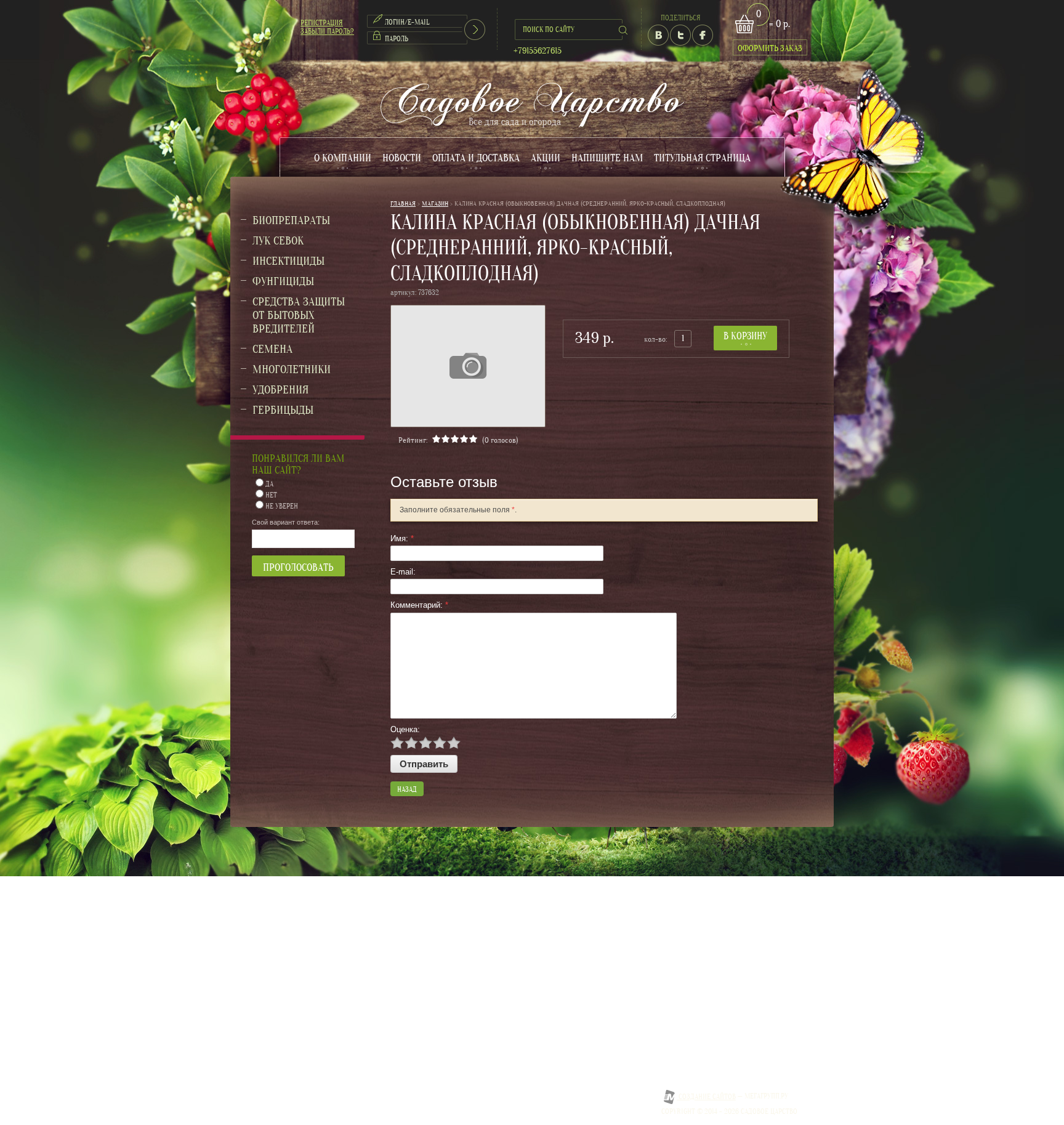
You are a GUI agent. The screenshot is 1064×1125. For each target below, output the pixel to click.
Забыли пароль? (327, 31)
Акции (545, 158)
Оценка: (405, 729)
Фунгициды (283, 281)
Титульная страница (702, 158)
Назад (407, 789)
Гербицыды (282, 410)
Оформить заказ (770, 48)
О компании (342, 158)
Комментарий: (419, 605)
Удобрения (280, 390)
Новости (401, 158)
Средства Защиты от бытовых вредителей (298, 315)
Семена (272, 349)
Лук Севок (278, 241)
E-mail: (403, 571)
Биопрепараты (291, 220)
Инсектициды (288, 261)
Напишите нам (607, 158)
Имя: (402, 538)
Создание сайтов (706, 1096)
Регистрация (321, 22)
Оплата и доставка (476, 158)
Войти (474, 29)
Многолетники (291, 369)
